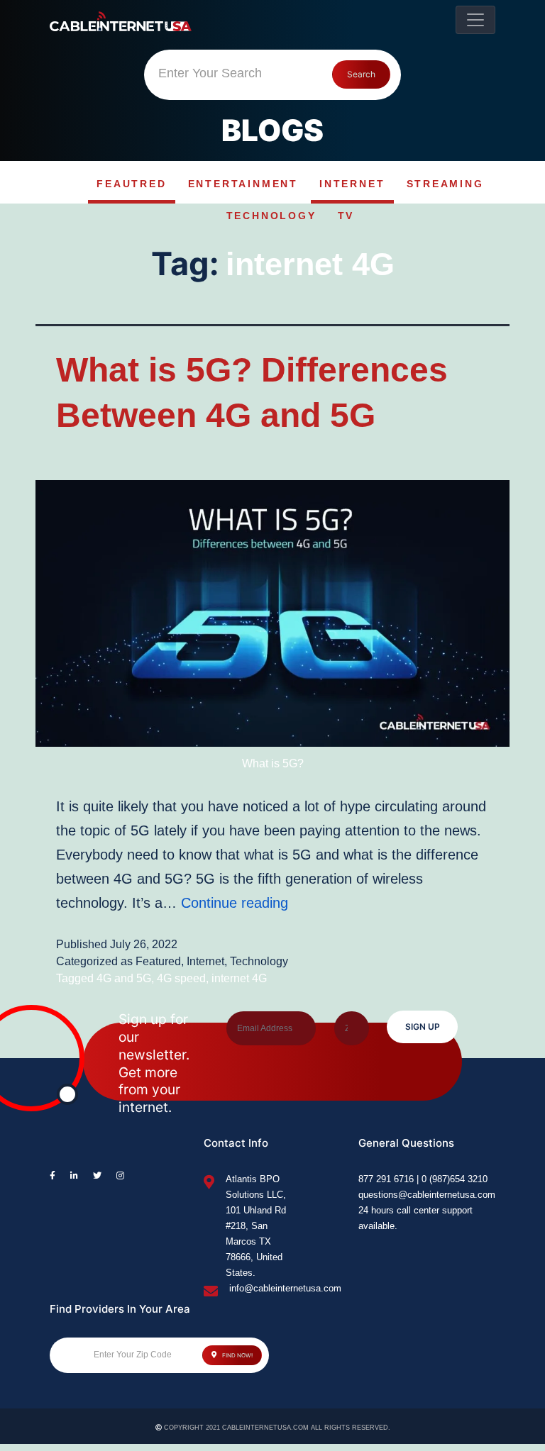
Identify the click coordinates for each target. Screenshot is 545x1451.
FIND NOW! (237, 1355)
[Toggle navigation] (475, 20)
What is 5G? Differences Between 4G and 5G (252, 392)
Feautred (131, 183)
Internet (352, 183)
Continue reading (234, 903)
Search (361, 74)
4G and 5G (124, 978)
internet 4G (239, 978)
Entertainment (243, 183)
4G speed (181, 978)
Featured (158, 961)
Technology (271, 215)
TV (346, 215)
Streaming (445, 183)
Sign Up (422, 1026)
